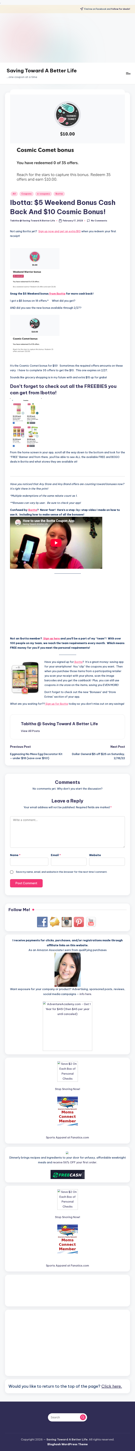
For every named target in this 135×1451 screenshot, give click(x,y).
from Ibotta (57, 293)
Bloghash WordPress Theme (67, 1444)
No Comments (99, 220)
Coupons (26, 194)
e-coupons (43, 194)
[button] (30, 731)
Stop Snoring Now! (67, 1089)
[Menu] (128, 73)
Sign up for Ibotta (56, 703)
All (14, 194)
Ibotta (59, 194)
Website (95, 855)
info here (85, 994)
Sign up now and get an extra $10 (59, 231)
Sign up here (51, 638)
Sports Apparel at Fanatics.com (67, 1137)
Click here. (111, 1386)
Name (15, 855)
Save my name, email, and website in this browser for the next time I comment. (61, 871)
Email (56, 855)
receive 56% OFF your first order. (75, 1162)
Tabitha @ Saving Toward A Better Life (59, 723)
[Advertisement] (67, 38)
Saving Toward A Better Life (42, 70)
